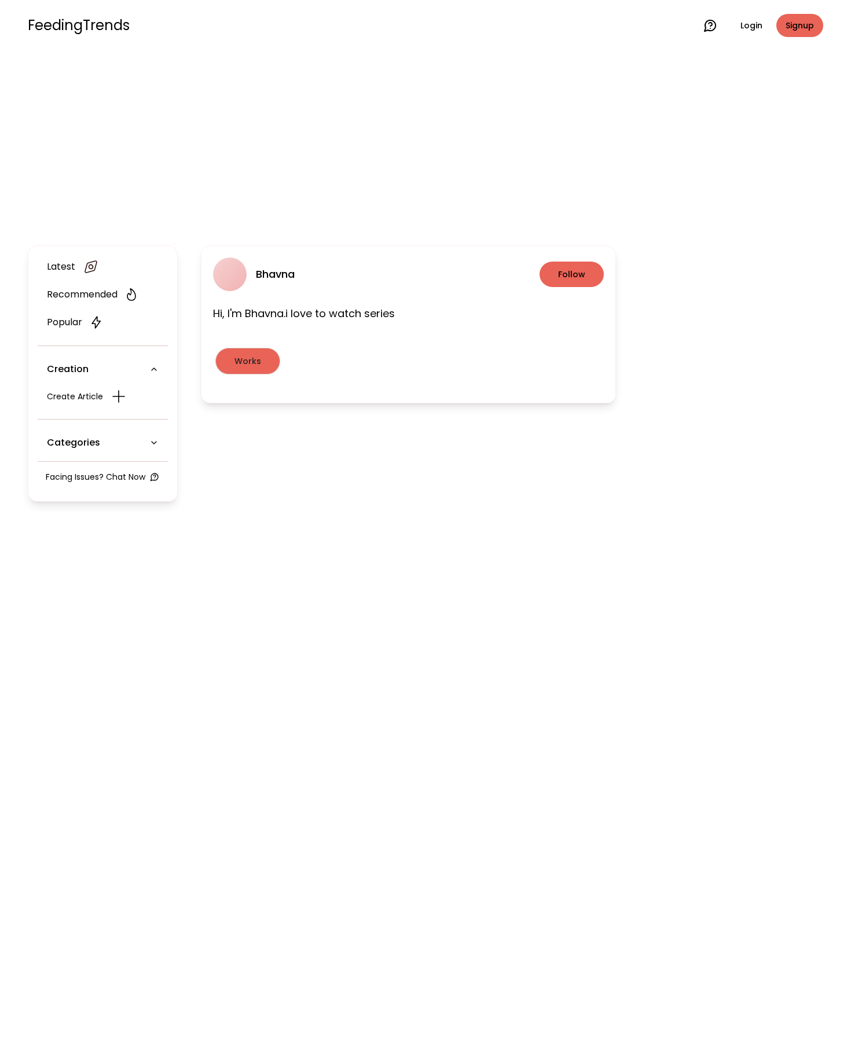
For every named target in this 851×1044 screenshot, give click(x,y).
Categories (73, 442)
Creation (68, 369)
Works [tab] (247, 361)
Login (751, 25)
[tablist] (408, 361)
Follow (571, 274)
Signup (800, 25)
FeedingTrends (79, 25)
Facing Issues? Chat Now (95, 477)
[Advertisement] (425, 146)
